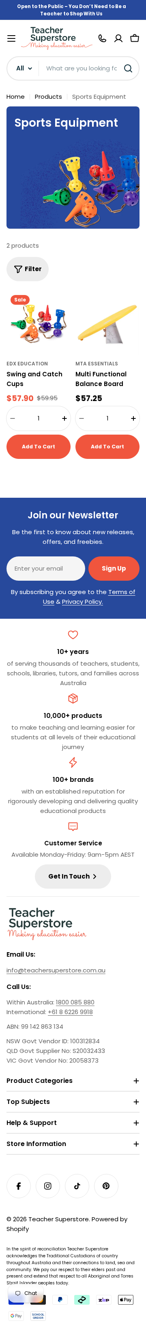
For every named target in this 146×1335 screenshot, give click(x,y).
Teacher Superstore (58, 1219)
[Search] (128, 68)
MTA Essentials (96, 363)
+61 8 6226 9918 (70, 1012)
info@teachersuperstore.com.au (55, 970)
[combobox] (73, 68)
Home (15, 96)
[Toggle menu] (11, 38)
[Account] (118, 38)
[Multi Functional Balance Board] (107, 323)
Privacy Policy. (82, 601)
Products (48, 96)
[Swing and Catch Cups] (38, 323)
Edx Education (27, 363)
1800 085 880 (75, 1002)
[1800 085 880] (102, 38)
